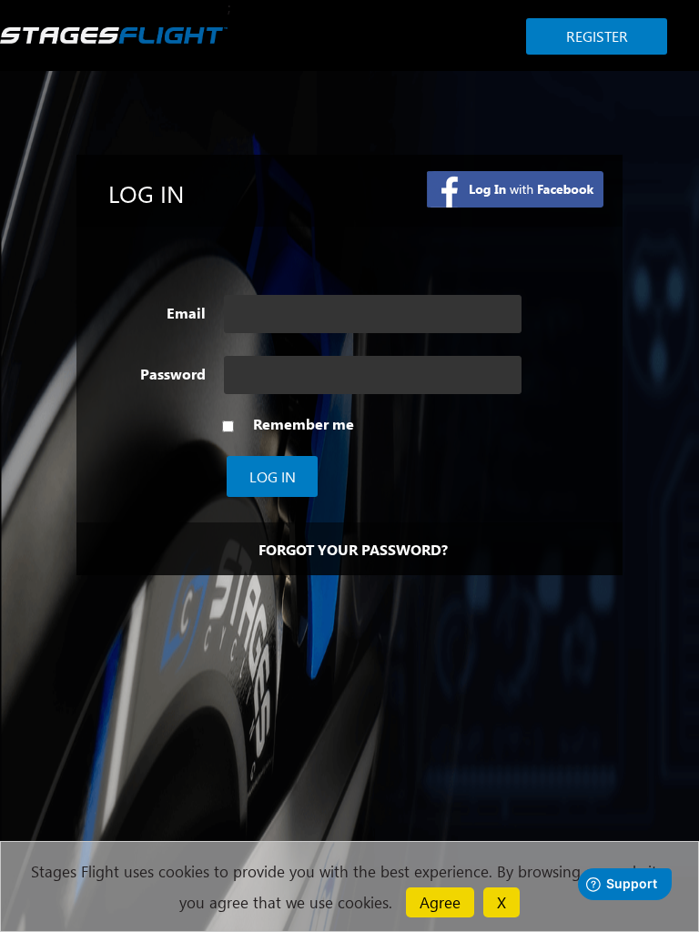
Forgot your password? (353, 549)
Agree (440, 902)
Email (186, 313)
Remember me (303, 424)
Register (597, 36)
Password (173, 374)
